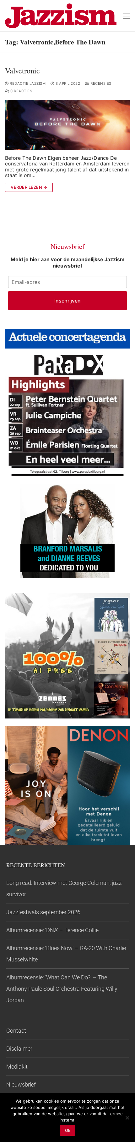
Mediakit (17, 1066)
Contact (16, 1030)
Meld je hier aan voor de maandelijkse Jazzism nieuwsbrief (68, 262)
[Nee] (127, 1118)
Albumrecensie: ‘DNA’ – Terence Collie (52, 930)
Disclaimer (19, 1048)
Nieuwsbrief (21, 1084)
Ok (67, 1130)
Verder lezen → (29, 187)
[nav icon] (126, 15)
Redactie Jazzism (27, 83)
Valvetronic (22, 70)
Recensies (100, 83)
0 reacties (20, 91)
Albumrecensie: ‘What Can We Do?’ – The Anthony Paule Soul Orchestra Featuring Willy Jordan (61, 988)
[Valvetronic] (67, 125)
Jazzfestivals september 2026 (43, 912)
